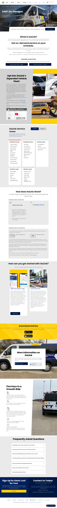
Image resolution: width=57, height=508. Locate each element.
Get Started (27, 29)
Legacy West (26, 149)
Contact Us (43, 2)
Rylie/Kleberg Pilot (14, 180)
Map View (42, 128)
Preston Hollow (13, 161)
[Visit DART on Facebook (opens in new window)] (30, 500)
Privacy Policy (21, 500)
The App (31, 29)
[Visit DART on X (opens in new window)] (32, 500)
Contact (14, 500)
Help (39, 2)
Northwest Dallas (14, 157)
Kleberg (11, 175)
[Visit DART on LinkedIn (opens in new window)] (34, 500)
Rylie (11, 177)
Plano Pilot (26, 157)
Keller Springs (13, 148)
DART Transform (38, 502)
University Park (13, 159)
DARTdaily (32, 502)
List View (34, 128)
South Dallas (13, 178)
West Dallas (26, 175)
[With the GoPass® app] (18, 278)
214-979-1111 (43, 485)
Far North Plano (27, 148)
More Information (37, 29)
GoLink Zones (13, 29)
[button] (51, 2)
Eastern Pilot (40, 149)
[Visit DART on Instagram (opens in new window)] (35, 500)
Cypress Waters (13, 144)
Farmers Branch (13, 146)
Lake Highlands (41, 144)
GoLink (19, 6)
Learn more (15, 313)
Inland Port (12, 173)
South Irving (26, 173)
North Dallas (12, 152)
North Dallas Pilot (14, 163)
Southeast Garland (42, 148)
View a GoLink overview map (15, 133)
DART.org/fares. (33, 255)
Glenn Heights (13, 171)
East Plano (26, 144)
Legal (27, 500)
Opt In (18, 29)
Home (3, 6)
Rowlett (39, 146)
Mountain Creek (27, 171)
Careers (36, 2)
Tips (41, 29)
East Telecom (27, 146)
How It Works (22, 29)
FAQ (43, 29)
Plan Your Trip (50, 29)
